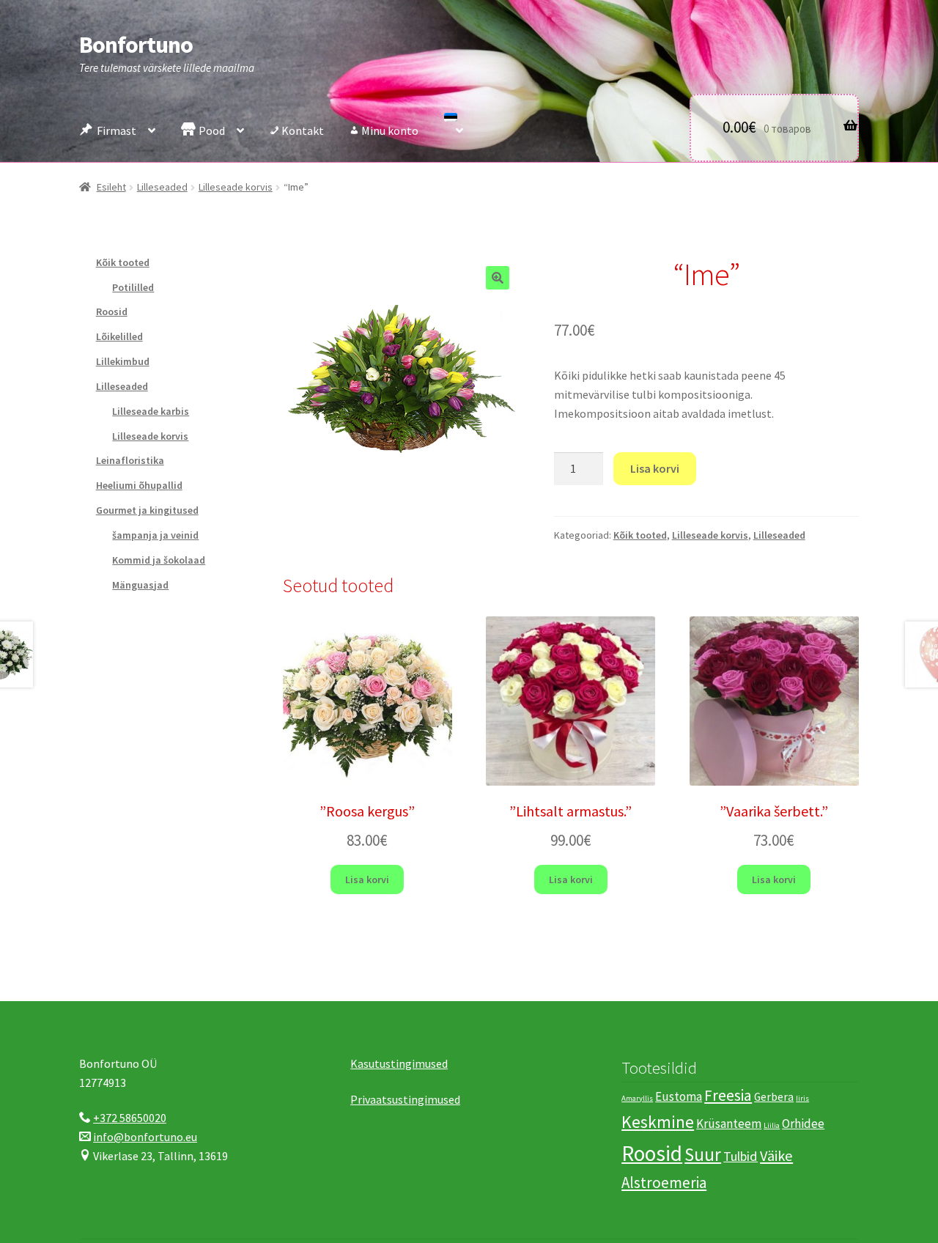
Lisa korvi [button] (367, 879)
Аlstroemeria (663, 1182)
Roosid (112, 311)
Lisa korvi (654, 468)
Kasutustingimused (399, 1063)
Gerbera (774, 1097)
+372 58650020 (129, 1117)
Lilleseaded (162, 186)
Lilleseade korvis (236, 186)
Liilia (772, 1125)
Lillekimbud (122, 361)
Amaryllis (637, 1098)
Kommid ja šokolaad (158, 560)
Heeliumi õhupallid (139, 485)
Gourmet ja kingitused (147, 510)
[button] (497, 277)
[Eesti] (453, 127)
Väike (776, 1155)
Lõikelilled (119, 336)
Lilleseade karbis (150, 411)
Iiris (802, 1098)
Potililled (133, 287)
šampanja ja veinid (155, 535)
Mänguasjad (140, 584)
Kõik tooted (640, 535)
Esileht (111, 186)
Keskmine (657, 1121)
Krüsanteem (728, 1123)
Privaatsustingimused (405, 1099)
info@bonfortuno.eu (145, 1136)
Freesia (728, 1095)
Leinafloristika (130, 460)
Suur (702, 1154)
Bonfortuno (136, 44)
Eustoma (678, 1096)
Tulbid (740, 1156)
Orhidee (803, 1123)
